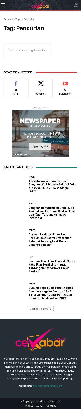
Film (31, 257)
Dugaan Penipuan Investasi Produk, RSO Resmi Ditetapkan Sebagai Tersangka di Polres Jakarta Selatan (50, 239)
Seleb (32, 204)
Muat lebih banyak (39, 308)
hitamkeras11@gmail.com (47, 385)
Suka (16, 81)
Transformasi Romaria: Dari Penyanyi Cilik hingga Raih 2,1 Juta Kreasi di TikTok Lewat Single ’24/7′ (52, 186)
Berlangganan (65, 81)
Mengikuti (40, 81)
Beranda (8, 19)
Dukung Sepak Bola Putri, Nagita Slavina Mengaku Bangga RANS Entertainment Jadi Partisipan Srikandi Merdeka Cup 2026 (51, 293)
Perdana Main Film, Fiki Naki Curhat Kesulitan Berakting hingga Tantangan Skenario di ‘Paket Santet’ (53, 266)
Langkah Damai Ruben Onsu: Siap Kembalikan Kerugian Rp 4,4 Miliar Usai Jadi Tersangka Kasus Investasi (52, 213)
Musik (32, 177)
